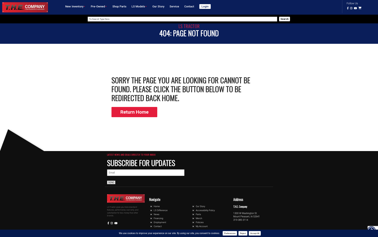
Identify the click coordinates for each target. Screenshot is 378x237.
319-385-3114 (240, 220)
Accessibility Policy (205, 210)
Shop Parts (119, 6)
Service (174, 6)
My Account (202, 226)
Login (205, 6)
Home (157, 206)
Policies (200, 222)
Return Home (134, 112)
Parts (198, 214)
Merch (199, 218)
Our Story (158, 6)
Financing (158, 218)
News (156, 214)
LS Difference (161, 210)
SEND (111, 182)
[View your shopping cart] (360, 8)
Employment (160, 222)
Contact (189, 6)
